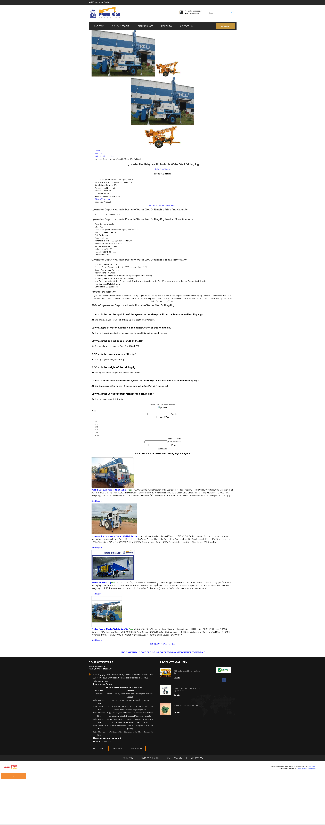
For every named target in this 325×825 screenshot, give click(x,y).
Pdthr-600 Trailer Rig (101, 583)
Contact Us (186, 26)
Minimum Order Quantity (105, 214)
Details (177, 678)
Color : (182, 493)
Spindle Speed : (217, 493)
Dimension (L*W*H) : (132, 496)
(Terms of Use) (311, 766)
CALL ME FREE (169, 644)
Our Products (145, 26)
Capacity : (167, 496)
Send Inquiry (171, 205)
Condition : (98, 632)
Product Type (100, 232)
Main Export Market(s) (103, 281)
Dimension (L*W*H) (102, 241)
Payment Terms (101, 267)
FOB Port (98, 264)
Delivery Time (100, 273)
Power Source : (165, 493)
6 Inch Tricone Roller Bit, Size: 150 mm (188, 707)
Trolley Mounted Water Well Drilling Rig (110, 629)
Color (97, 227)
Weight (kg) (99, 238)
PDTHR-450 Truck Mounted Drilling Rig (109, 490)
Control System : (195, 496)
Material (98, 252)
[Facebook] (224, 681)
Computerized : (196, 493)
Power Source (100, 224)
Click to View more (102, 199)
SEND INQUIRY (156, 644)
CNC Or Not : (210, 490)
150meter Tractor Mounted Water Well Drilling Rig (114, 536)
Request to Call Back (157, 205)
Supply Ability (100, 270)
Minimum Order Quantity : (164, 490)
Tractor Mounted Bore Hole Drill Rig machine (187, 689)
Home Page (98, 26)
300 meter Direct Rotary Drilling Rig (187, 672)
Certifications (100, 287)
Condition (99, 230)
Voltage (98, 249)
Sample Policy (100, 276)
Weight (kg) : (101, 496)
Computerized (101, 255)
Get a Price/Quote (162, 169)
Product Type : (189, 490)
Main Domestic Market (104, 284)
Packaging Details (102, 278)
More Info (166, 26)
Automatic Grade (101, 244)
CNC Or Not (99, 235)
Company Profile (120, 26)
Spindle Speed (101, 246)
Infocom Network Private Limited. (306, 768)
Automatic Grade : (139, 493)
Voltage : (219, 496)
